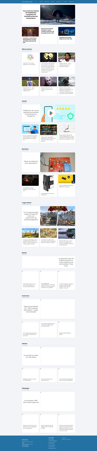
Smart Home (59, 1)
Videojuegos (71, 1)
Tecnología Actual (27, 1)
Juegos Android (26, 202)
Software (65, 1)
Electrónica (46, 1)
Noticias (52, 1)
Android (41, 1)
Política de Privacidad (66, 439)
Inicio (36, 1)
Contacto (64, 437)
